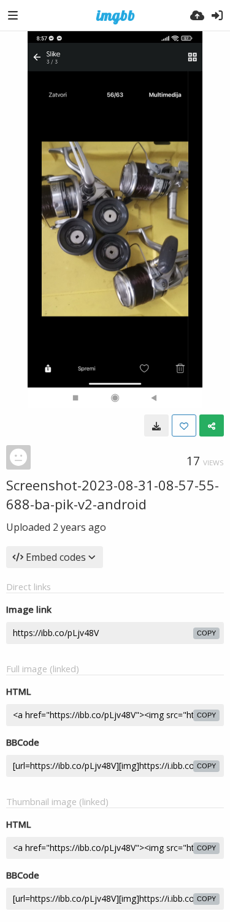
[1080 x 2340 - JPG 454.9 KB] (156, 425)
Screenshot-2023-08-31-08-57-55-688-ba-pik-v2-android (112, 494)
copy (206, 633)
